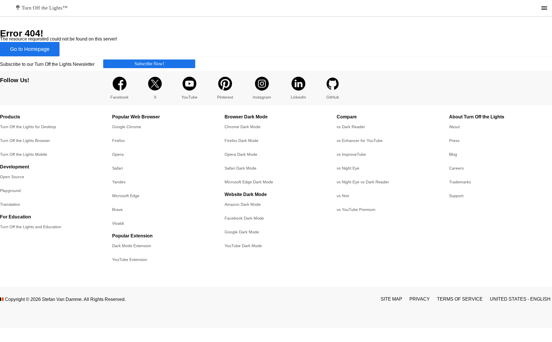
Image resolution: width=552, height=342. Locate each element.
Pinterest (225, 97)
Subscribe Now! (149, 63)
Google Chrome (126, 126)
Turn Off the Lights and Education (30, 226)
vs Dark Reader (351, 126)
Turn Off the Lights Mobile (23, 154)
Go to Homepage (29, 49)
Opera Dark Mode (241, 154)
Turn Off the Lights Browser (25, 140)
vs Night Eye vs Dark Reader (363, 182)
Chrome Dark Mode (242, 126)
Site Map (391, 299)
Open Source (12, 176)
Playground (10, 190)
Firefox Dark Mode (241, 140)
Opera (118, 154)
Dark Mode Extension (131, 245)
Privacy (419, 299)
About (454, 126)
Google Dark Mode (242, 232)
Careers (456, 168)
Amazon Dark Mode (243, 204)
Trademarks (460, 182)
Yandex (119, 182)
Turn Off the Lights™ (45, 8)
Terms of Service (460, 299)
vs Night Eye (348, 168)
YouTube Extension (129, 259)
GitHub (332, 97)
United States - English (520, 299)
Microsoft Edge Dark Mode (249, 182)
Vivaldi (118, 223)
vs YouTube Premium (356, 209)
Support (456, 195)
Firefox (118, 140)
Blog (453, 154)
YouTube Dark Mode (243, 245)
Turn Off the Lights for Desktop (28, 126)
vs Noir (343, 195)
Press (454, 140)
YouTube (189, 97)
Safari (117, 168)
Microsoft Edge (125, 195)
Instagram (262, 97)
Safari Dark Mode (240, 168)
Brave (117, 209)
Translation (10, 204)
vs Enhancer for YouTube (360, 140)
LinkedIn (298, 97)
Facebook (119, 97)
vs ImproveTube (351, 154)
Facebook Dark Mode (244, 218)
